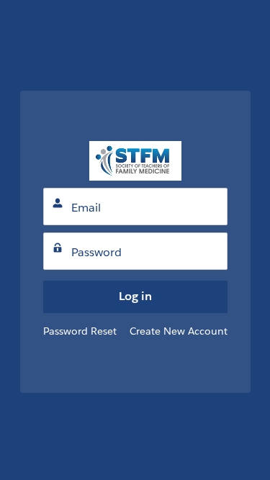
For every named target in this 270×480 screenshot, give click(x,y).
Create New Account (179, 331)
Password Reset (80, 331)
